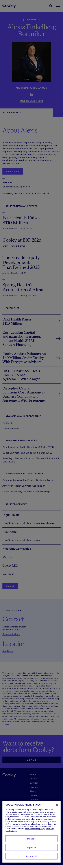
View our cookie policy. (35, 829)
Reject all (31, 847)
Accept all (31, 856)
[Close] (57, 805)
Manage (31, 838)
